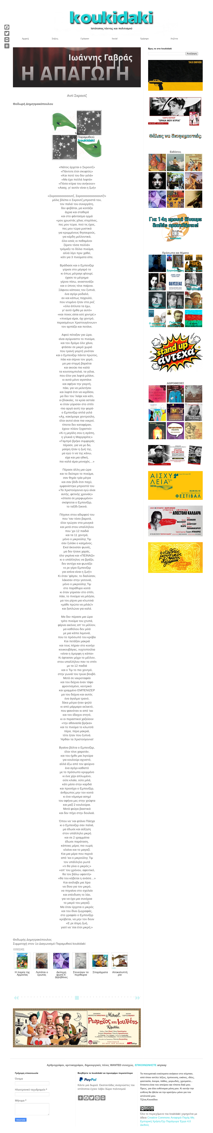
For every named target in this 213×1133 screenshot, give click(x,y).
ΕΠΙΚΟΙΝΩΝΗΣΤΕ (146, 1065)
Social (114, 38)
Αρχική (25, 38)
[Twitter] (7, 33)
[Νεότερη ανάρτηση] (16, 999)
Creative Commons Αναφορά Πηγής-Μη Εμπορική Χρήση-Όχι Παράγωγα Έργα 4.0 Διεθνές (167, 1121)
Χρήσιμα (144, 38)
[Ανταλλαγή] (7, 46)
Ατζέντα (174, 38)
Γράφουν (85, 38)
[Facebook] (7, 27)
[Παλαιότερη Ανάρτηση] (138, 999)
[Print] (7, 40)
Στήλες (55, 38)
